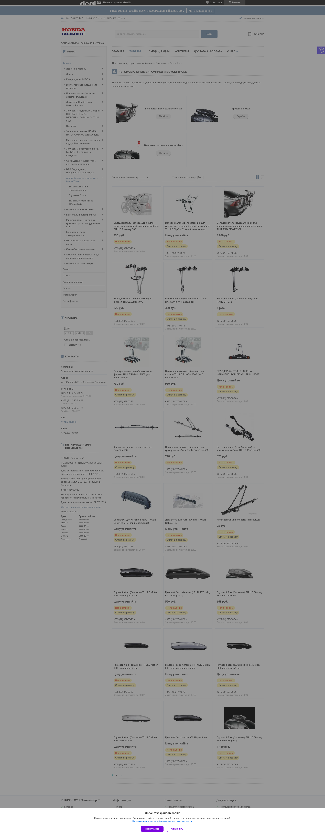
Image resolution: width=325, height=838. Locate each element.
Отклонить (177, 829)
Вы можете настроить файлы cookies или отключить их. (161, 821)
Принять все (152, 829)
